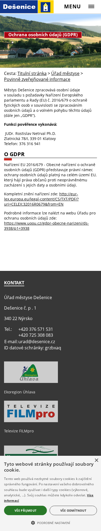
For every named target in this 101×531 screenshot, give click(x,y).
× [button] (96, 460)
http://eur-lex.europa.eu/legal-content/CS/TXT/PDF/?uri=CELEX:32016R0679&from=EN (41, 199)
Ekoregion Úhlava (19, 391)
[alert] (50, 493)
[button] (50, 522)
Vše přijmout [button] (26, 510)
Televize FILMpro (19, 430)
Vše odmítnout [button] (73, 510)
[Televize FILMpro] (31, 421)
